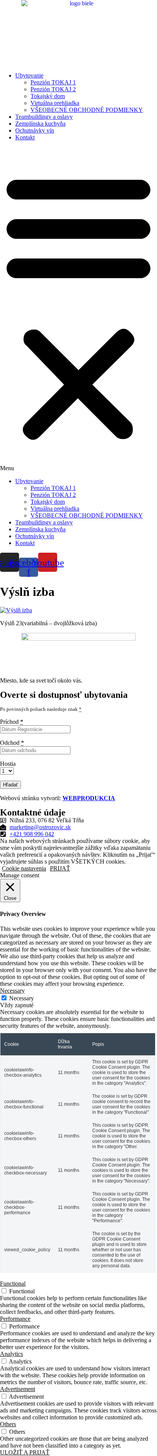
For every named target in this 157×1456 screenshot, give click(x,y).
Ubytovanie (29, 75)
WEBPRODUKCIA (88, 798)
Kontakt (25, 137)
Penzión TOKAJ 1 (53, 82)
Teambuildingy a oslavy (44, 116)
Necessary (21, 998)
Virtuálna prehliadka (54, 103)
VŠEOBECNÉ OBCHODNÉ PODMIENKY (86, 110)
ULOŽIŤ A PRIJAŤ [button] (25, 1452)
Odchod (12, 742)
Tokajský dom (47, 96)
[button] (78, 309)
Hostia (8, 763)
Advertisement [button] (17, 1389)
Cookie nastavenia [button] (24, 868)
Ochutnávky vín (34, 130)
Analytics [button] (11, 1354)
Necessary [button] (12, 990)
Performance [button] (15, 1318)
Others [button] (8, 1424)
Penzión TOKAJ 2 (53, 89)
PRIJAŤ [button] (60, 868)
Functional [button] (13, 1283)
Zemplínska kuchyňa (40, 123)
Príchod (11, 721)
